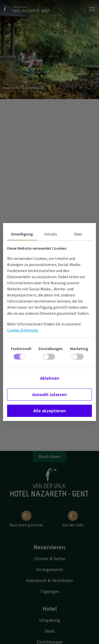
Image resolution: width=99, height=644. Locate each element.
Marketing (79, 348)
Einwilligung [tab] (22, 234)
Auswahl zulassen (49, 394)
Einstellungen (51, 348)
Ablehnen (49, 378)
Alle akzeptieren (49, 411)
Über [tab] (78, 234)
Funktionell (21, 348)
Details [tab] (50, 234)
